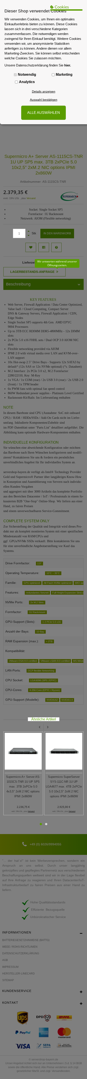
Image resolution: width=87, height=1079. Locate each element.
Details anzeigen (43, 91)
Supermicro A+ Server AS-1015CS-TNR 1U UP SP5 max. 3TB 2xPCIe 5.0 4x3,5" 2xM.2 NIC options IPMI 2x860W (23, 786)
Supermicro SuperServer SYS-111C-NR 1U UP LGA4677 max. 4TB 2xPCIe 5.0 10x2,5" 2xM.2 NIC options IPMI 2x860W (64, 786)
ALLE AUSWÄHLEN (43, 112)
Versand (31, 811)
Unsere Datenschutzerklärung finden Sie (37, 65)
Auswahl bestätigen (43, 99)
